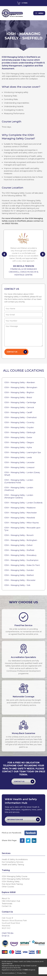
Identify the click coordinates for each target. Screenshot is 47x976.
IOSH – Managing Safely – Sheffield (19, 550)
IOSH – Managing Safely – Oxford (18, 545)
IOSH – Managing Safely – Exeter (18, 437)
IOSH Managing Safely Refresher (16, 879)
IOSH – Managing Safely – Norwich (19, 535)
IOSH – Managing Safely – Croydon (19, 427)
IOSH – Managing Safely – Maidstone (20, 508)
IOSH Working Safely (11, 881)
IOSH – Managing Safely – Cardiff (18, 412)
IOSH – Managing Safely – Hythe (18, 447)
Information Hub (15, 819)
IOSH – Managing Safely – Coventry (19, 422)
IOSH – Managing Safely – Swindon (19, 570)
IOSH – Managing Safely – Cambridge (20, 402)
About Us (6, 898)
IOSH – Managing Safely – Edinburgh (19, 432)
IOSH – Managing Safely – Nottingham (20, 540)
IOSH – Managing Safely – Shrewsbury (20, 555)
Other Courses (8, 887)
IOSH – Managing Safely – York (17, 585)
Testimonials (7, 903)
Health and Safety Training (13, 864)
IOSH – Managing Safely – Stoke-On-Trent (22, 565)
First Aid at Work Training (12, 884)
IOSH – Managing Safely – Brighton (19, 392)
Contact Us (19, 781)
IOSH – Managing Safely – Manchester (20, 513)
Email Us (5, 936)
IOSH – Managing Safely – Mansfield (19, 518)
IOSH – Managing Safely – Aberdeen (19, 382)
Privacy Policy (21, 973)
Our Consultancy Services (12, 862)
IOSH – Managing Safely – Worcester (19, 580)
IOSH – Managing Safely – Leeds (18, 457)
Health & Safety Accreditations (15, 859)
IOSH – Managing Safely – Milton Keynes (21, 523)
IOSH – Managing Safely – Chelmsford (20, 417)
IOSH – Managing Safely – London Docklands (23, 503)
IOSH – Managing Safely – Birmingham (20, 387)
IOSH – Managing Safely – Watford (19, 575)
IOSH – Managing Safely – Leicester (19, 462)
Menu (40, 13)
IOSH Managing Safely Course (14, 876)
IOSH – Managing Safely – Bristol (18, 397)
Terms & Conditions (8, 973)
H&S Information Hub (11, 901)
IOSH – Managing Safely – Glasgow (19, 442)
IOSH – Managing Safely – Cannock (19, 407)
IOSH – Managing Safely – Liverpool (19, 467)
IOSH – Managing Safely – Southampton (21, 560)
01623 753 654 (7, 933)
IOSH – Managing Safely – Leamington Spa (22, 452)
